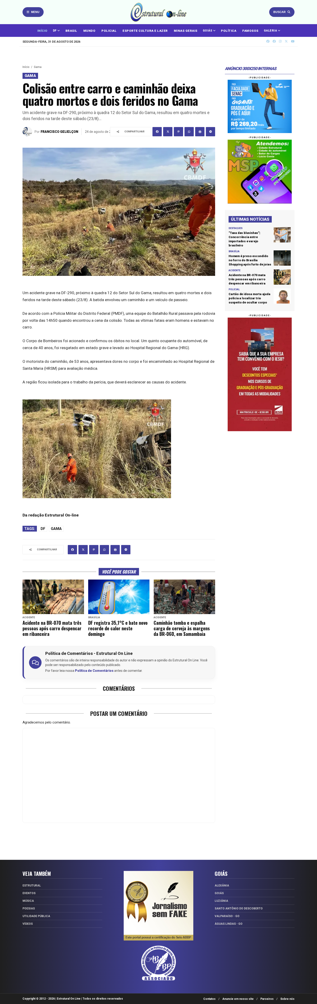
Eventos (29, 893)
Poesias (29, 908)
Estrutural (32, 885)
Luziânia (221, 900)
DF (55, 30)
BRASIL (71, 30)
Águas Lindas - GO (229, 923)
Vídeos (28, 923)
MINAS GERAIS (185, 30)
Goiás (219, 893)
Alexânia (222, 885)
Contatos (209, 999)
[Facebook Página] (274, 41)
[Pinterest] (178, 131)
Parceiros (267, 999)
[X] (286, 41)
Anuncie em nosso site (238, 999)
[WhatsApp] (189, 131)
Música (28, 900)
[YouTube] (292, 41)
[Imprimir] (199, 131)
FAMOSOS (250, 30)
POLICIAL (108, 30)
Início (26, 67)
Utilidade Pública (36, 916)
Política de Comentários (94, 671)
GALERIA (271, 30)
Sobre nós (287, 999)
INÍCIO (42, 30)
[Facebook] (157, 131)
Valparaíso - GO (227, 916)
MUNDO (89, 30)
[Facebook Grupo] (267, 41)
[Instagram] (280, 41)
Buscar (279, 12)
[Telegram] (210, 131)
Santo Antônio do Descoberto (239, 908)
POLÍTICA (228, 30)
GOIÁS (208, 30)
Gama (38, 67)
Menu (35, 12)
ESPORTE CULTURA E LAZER (145, 30)
